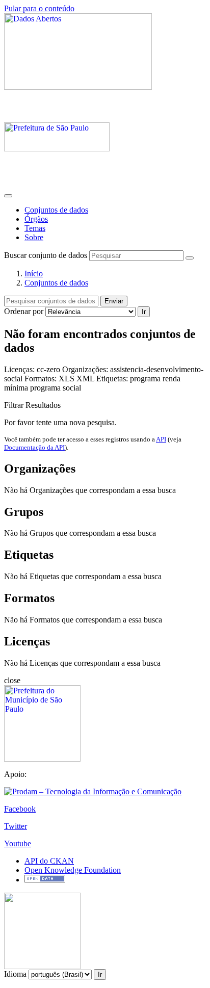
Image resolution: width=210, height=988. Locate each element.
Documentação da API (34, 447)
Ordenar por (23, 311)
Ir (144, 312)
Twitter (15, 826)
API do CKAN (49, 860)
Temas (34, 228)
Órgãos (36, 219)
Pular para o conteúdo (39, 8)
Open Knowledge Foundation (72, 870)
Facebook (20, 808)
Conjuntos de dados (56, 209)
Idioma (15, 974)
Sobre (33, 237)
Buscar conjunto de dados (45, 255)
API (161, 439)
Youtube (17, 843)
